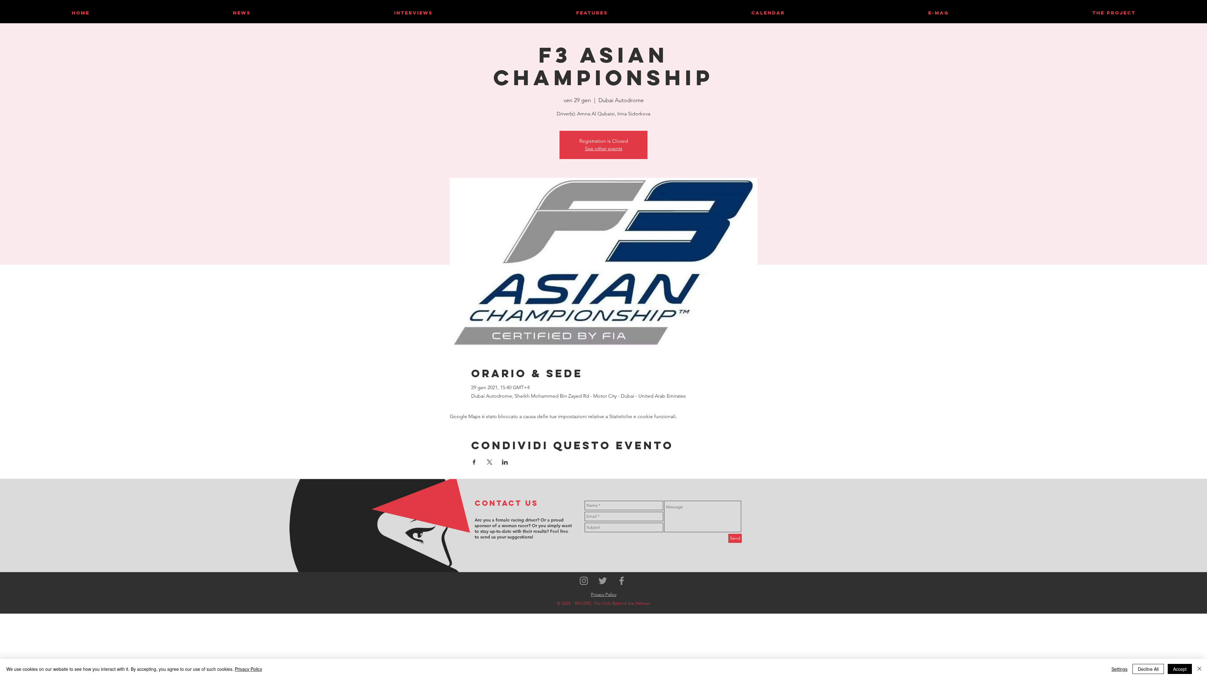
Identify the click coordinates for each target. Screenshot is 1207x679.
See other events (603, 149)
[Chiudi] (1199, 669)
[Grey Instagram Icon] (583, 580)
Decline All (1148, 669)
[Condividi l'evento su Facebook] (474, 462)
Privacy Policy (248, 669)
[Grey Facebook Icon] (621, 580)
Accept (1180, 669)
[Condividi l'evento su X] (490, 462)
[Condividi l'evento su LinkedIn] (505, 462)
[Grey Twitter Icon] (602, 580)
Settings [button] (1119, 669)
